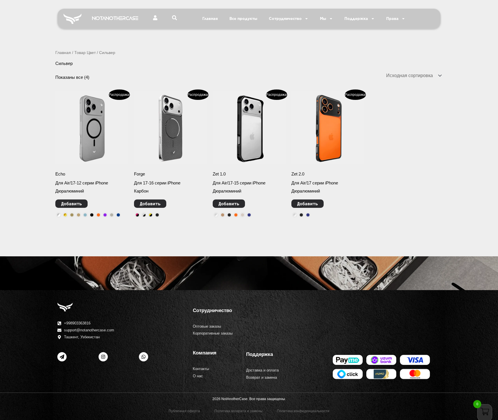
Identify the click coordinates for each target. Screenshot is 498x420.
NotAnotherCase (115, 18)
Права (392, 18)
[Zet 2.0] (327, 127)
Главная (210, 18)
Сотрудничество (285, 18)
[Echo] (91, 127)
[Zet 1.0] (249, 127)
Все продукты (243, 18)
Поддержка (356, 18)
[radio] (58, 215)
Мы (323, 18)
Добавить (71, 203)
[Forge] (170, 127)
